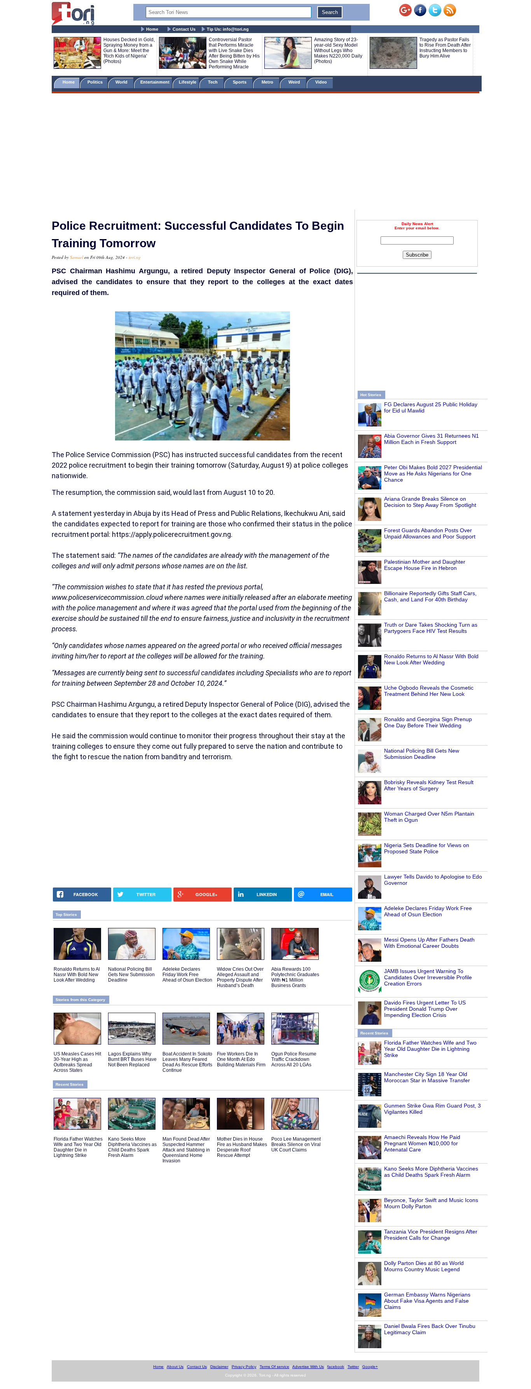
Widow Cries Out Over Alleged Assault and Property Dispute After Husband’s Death (240, 977)
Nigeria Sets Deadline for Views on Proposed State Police (426, 848)
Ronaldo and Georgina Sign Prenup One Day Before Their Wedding (428, 722)
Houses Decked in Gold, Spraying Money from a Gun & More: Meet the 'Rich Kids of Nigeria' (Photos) (129, 50)
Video (322, 82)
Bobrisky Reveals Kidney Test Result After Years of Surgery (428, 785)
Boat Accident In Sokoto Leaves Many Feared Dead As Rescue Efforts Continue (187, 1062)
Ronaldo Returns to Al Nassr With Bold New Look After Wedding (431, 659)
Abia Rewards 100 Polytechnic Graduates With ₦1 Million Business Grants (295, 977)
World (122, 82)
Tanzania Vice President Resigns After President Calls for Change (430, 1234)
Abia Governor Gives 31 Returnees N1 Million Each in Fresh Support (431, 439)
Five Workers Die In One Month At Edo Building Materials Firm (241, 1059)
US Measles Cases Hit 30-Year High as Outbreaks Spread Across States (77, 1062)
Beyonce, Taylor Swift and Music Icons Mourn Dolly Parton (431, 1203)
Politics (95, 82)
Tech (213, 82)
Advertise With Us (308, 1367)
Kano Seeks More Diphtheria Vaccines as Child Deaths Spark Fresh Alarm (431, 1171)
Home (152, 29)
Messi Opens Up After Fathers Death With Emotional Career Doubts (429, 942)
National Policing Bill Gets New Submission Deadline (421, 754)
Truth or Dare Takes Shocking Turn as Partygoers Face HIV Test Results (430, 628)
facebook (335, 1367)
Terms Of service (274, 1367)
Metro (268, 82)
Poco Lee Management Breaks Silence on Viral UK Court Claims (296, 1144)
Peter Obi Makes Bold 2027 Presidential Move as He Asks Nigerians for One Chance (433, 473)
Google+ (370, 1367)
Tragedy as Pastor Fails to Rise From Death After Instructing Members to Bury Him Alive (445, 48)
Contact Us (184, 29)
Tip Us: (228, 29)
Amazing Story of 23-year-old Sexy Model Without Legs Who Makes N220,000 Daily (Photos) (338, 50)
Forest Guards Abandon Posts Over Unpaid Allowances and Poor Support (429, 533)
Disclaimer (219, 1367)
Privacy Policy (244, 1367)
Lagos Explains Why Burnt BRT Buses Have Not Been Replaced (132, 1059)
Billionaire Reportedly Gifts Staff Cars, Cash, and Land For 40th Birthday (430, 596)
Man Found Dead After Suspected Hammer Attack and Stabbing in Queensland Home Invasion (186, 1150)
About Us (175, 1367)
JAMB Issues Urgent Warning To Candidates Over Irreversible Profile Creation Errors (428, 977)
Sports (240, 82)
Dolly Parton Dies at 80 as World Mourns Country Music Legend (424, 1266)
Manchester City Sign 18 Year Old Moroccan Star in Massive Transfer (427, 1077)
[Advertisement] (265, 152)
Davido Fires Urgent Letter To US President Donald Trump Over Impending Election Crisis (425, 1008)
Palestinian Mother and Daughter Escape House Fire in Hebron (424, 565)
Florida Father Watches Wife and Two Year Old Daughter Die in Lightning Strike (430, 1049)
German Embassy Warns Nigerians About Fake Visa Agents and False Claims (427, 1300)
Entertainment (155, 82)
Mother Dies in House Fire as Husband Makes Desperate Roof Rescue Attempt (242, 1147)
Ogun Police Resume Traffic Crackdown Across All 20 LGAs (293, 1059)
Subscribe (417, 255)
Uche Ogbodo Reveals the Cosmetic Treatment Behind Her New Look (428, 691)
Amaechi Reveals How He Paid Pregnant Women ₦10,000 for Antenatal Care (422, 1143)
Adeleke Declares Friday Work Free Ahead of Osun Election (428, 911)
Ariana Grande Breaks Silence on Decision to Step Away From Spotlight (430, 502)
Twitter (353, 1367)
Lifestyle (187, 82)
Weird (295, 82)
